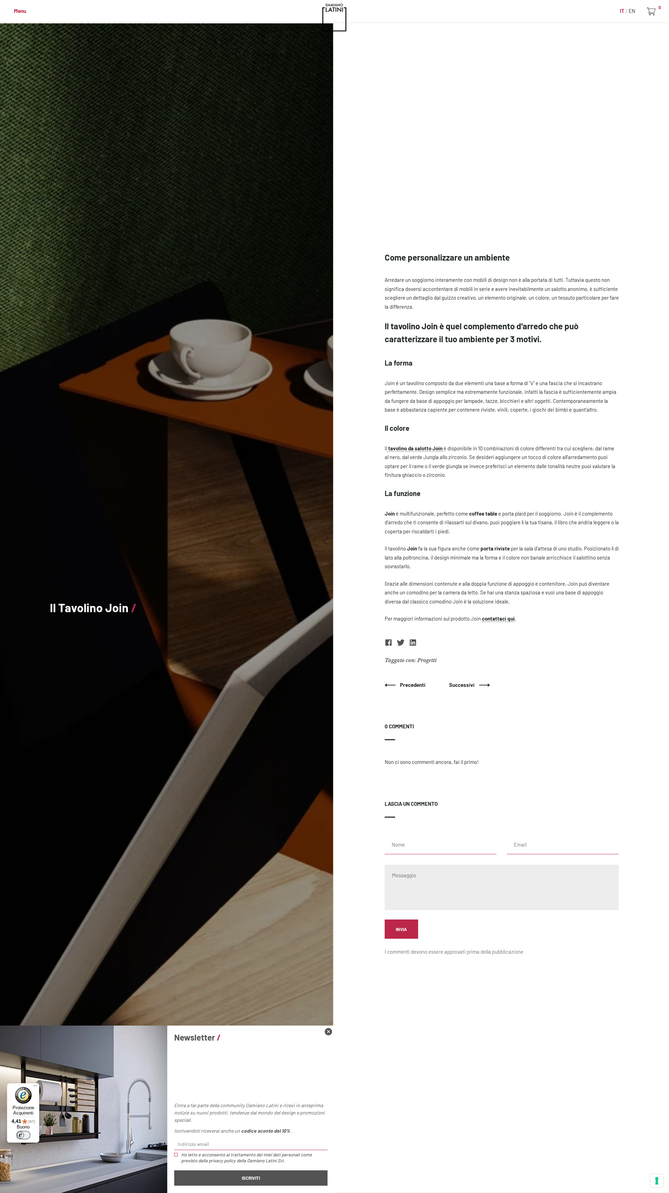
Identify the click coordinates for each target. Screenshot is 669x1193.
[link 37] (413, 644)
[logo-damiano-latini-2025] (334, 17)
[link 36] (401, 644)
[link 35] (389, 644)
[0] (652, 11)
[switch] (23, 1135)
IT (622, 11)
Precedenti (413, 685)
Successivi (462, 685)
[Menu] (35, 1087)
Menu (20, 11)
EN (632, 11)
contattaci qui (498, 618)
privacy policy (222, 1160)
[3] (656, 1180)
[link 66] (328, 1032)
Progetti (427, 660)
